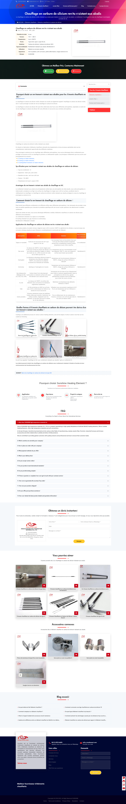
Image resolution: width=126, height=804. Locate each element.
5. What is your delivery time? (25, 455)
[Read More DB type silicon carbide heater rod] (27, 327)
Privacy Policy (66, 801)
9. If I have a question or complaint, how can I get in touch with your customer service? (40, 475)
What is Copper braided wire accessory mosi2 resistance (34, 716)
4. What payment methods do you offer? (28, 450)
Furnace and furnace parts (96, 103)
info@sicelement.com (34, 1)
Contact (82, 801)
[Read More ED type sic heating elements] (51, 327)
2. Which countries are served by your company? (30, 440)
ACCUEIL (21, 22)
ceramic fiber (93, 99)
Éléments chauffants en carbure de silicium (49, 22)
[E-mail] (124, 788)
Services (51, 759)
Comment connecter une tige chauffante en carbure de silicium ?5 (83, 707)
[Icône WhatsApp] (124, 778)
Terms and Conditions (54, 801)
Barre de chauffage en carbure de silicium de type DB (36, 373)
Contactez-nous (53, 756)
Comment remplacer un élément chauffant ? (30, 711)
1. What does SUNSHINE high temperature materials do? (32, 422)
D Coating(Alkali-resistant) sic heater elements (30, 162)
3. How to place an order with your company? (29, 445)
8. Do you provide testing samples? (26, 470)
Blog (50, 765)
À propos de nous (54, 753)
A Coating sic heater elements (26, 158)
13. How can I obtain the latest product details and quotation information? (37, 495)
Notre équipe (52, 762)
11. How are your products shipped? (27, 485)
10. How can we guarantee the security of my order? (31, 480)
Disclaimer (75, 801)
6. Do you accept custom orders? (26, 460)
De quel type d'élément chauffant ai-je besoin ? (78, 711)
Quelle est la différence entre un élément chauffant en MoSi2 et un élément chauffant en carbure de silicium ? (39, 720)
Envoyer (79, 541)
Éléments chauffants (30, 22)
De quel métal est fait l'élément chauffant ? (30, 707)
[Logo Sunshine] (20, 5)
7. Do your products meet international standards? (30, 465)
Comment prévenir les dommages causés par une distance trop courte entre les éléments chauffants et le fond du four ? (86, 716)
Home (45, 801)
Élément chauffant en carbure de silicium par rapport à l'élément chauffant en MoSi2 (86, 720)
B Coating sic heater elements (26, 160)
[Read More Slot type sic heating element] (75, 348)
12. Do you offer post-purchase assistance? (28, 490)
